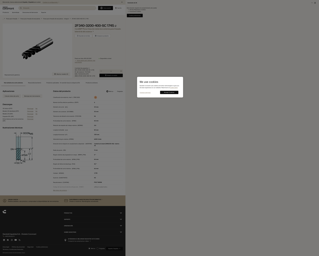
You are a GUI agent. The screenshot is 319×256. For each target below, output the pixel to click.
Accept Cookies (169, 92)
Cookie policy (174, 88)
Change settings (145, 92)
